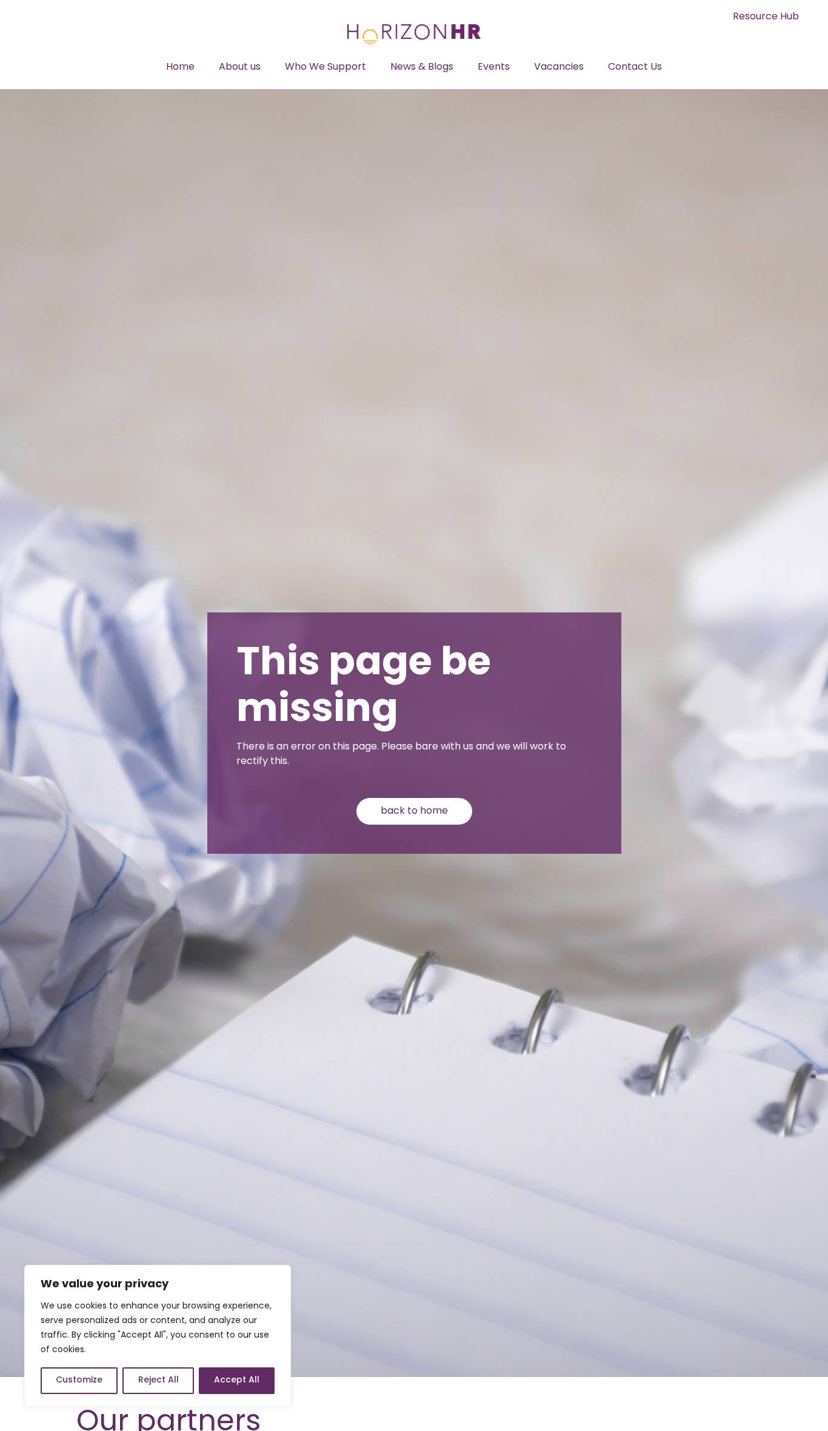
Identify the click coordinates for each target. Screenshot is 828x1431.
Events (494, 67)
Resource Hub (766, 17)
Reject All (158, 1380)
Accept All (236, 1380)
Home (180, 67)
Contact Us (635, 67)
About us (240, 67)
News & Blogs (421, 67)
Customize (79, 1380)
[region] (157, 1336)
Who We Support (325, 67)
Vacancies (559, 67)
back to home (414, 811)
